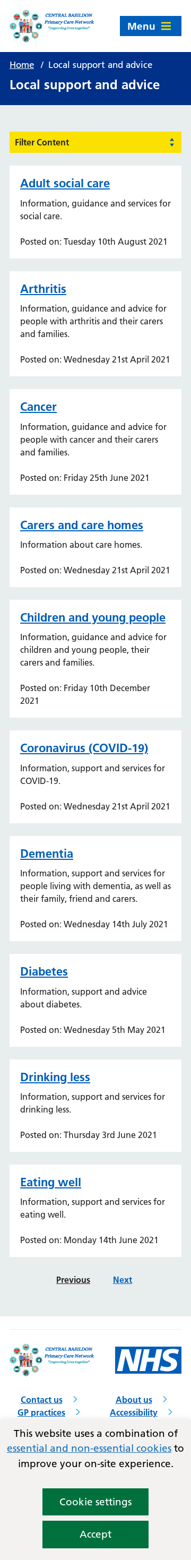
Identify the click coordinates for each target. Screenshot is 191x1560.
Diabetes (44, 971)
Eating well (50, 1182)
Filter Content (42, 142)
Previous (73, 1279)
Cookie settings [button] (95, 1502)
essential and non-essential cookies (89, 1448)
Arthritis (43, 288)
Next (122, 1279)
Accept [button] (95, 1534)
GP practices (41, 1412)
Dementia (46, 853)
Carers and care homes (81, 525)
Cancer (38, 406)
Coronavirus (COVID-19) (84, 747)
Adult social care (65, 183)
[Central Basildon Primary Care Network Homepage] (53, 26)
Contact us (42, 1399)
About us (134, 1399)
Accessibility (134, 1412)
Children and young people (93, 617)
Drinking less (55, 1077)
